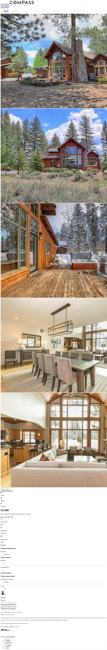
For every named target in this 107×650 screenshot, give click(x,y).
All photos (3, 491)
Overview (6, 10)
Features (6, 11)
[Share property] (8, 489)
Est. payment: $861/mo (6, 517)
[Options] (2, 489)
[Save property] (5, 489)
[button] (53, 61)
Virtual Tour (9, 491)
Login (2, 7)
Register (7, 7)
